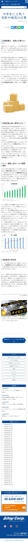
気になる (14, 374)
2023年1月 (7, 446)
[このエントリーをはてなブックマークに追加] (22, 27)
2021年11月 (7, 455)
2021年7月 (7, 459)
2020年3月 (7, 479)
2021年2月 (7, 467)
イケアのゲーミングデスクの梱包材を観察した (13, 410)
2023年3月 (7, 444)
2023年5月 (7, 440)
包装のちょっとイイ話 (11, 1)
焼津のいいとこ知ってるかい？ (11, 416)
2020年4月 (7, 477)
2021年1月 (7, 469)
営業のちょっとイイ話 (14, 363)
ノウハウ (14, 371)
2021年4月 (7, 463)
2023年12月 (7, 428)
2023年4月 (7, 442)
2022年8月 (7, 449)
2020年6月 (7, 473)
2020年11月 (7, 471)
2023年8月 (7, 434)
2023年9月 (7, 432)
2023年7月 (7, 436)
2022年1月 (7, 451)
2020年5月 (7, 475)
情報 (14, 368)
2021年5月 (7, 461)
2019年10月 (7, 484)
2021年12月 (7, 453)
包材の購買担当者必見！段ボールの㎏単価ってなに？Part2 (12, 398)
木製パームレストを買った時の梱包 (12, 404)
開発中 (14, 380)
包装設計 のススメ (14, 366)
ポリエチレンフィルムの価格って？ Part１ (13, 391)
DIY (14, 377)
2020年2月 (7, 480)
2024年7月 (7, 426)
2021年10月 (7, 457)
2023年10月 (7, 430)
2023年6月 (7, 438)
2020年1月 (7, 482)
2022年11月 (7, 448)
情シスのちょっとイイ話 (14, 357)
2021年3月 (7, 465)
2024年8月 (7, 424)
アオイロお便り (14, 360)
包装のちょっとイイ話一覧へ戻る (14, 340)
